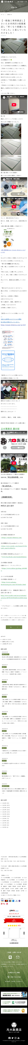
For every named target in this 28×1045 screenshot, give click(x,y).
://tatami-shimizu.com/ (14, 537)
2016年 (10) (5, 825)
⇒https (3, 537)
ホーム (2, 14)
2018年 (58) (5, 820)
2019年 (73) (5, 818)
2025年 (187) (6, 805)
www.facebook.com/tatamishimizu (14, 557)
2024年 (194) (6, 807)
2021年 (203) (6, 814)
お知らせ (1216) (6, 639)
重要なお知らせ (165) (8, 641)
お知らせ (9, 14)
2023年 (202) (6, 809)
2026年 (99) (5, 803)
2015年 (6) (5, 827)
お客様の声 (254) (7, 644)
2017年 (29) (5, 823)
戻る (11, 627)
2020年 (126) (6, 816)
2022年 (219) (6, 812)
